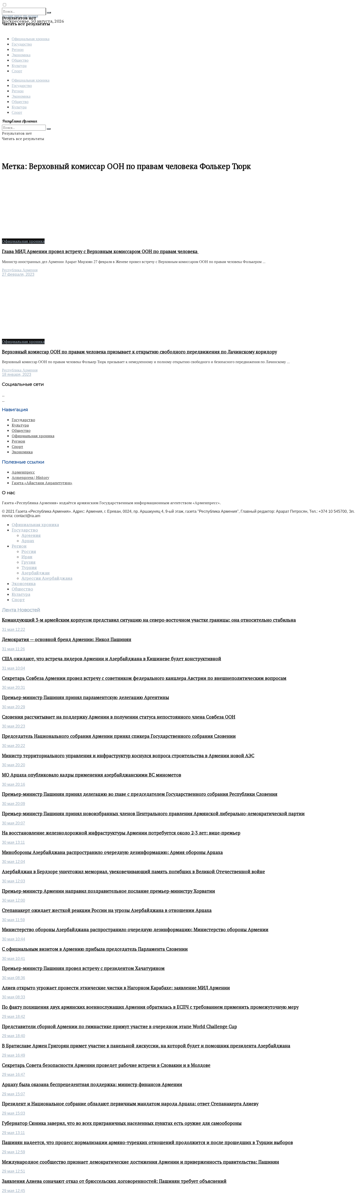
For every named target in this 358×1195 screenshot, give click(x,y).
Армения (31, 535)
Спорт (17, 70)
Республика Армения (20, 270)
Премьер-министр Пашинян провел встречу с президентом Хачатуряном (83, 968)
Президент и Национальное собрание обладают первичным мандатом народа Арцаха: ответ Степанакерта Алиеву (130, 1104)
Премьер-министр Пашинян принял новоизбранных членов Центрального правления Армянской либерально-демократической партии (153, 813)
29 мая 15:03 (13, 1113)
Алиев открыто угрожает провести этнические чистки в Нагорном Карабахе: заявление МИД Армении (116, 988)
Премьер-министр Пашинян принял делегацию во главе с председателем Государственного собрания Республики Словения (139, 794)
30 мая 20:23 (13, 726)
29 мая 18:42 (13, 1017)
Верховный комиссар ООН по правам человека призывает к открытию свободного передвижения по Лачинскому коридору (139, 352)
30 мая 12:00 (13, 900)
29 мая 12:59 (13, 1152)
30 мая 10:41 (13, 959)
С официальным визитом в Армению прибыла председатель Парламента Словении (95, 949)
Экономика (21, 54)
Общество (20, 60)
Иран (26, 557)
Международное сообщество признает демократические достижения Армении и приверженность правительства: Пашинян (140, 1162)
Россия (28, 551)
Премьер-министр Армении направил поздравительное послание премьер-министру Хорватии (108, 891)
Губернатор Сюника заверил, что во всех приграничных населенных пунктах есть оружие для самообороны (122, 1123)
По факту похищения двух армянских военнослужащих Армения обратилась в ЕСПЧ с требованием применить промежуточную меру (150, 1007)
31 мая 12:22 (13, 629)
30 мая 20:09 (13, 804)
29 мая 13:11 (13, 1133)
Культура (19, 65)
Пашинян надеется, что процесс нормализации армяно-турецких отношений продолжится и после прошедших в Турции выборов (147, 1142)
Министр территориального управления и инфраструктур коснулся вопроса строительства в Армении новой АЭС (128, 756)
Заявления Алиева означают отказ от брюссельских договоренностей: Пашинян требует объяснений (114, 1181)
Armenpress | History (30, 477)
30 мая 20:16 (13, 784)
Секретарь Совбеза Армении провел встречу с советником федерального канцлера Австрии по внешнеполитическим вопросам (144, 678)
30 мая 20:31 (13, 687)
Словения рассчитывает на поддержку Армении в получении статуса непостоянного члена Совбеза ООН (118, 717)
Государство (22, 44)
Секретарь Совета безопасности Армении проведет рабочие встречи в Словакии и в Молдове (106, 1065)
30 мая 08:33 (13, 997)
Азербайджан (35, 573)
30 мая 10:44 (13, 939)
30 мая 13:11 (13, 842)
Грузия (28, 562)
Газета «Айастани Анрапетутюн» (42, 482)
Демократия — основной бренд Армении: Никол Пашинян (66, 639)
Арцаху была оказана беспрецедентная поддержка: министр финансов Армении (92, 1084)
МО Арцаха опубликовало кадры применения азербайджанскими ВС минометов (91, 775)
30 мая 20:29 (13, 707)
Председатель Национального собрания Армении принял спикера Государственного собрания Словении (119, 736)
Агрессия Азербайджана (46, 578)
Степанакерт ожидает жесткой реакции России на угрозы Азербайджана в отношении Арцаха (107, 910)
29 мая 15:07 (13, 1094)
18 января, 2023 (16, 374)
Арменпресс (23, 472)
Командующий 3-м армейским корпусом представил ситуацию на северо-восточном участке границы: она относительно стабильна (149, 620)
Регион (18, 49)
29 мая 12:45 (13, 1191)
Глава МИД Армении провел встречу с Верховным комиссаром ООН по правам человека (100, 251)
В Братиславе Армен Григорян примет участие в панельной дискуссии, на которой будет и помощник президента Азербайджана (146, 1046)
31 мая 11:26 (13, 649)
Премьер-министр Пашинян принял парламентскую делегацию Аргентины (85, 697)
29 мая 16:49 (13, 1055)
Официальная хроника (30, 38)
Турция (29, 567)
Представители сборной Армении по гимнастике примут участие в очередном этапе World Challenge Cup (119, 1026)
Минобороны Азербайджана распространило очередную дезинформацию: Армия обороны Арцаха (112, 852)
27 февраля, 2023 (18, 274)
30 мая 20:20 (13, 765)
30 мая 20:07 (13, 823)
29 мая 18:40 (13, 1036)
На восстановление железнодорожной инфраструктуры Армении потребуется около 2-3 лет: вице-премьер (121, 833)
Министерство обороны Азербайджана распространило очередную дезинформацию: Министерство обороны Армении (135, 929)
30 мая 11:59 (13, 920)
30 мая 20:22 (13, 746)
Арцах (27, 540)
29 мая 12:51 (13, 1171)
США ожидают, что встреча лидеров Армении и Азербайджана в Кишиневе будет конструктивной (111, 659)
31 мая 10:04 (13, 668)
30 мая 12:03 (13, 881)
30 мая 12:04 (13, 862)
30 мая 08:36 (13, 978)
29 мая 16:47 (13, 1074)
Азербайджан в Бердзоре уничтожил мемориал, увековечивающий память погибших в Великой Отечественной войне (133, 871)
